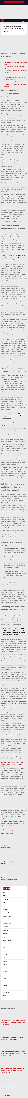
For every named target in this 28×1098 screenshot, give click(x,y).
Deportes (5, 909)
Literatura (5, 954)
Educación (5, 930)
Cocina (4, 906)
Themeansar (4, 1088)
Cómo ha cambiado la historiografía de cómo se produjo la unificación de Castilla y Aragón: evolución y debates (13, 1053)
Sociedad (5, 981)
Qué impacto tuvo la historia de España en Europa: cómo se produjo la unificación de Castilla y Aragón (12, 1070)
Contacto (7, 1095)
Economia (5, 926)
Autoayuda (5, 895)
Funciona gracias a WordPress (9, 1086)
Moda (4, 957)
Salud (4, 978)
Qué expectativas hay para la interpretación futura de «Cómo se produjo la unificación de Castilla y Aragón (13, 1022)
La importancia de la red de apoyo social (17, 74)
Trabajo (4, 988)
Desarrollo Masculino (8, 919)
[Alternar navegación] (23, 21)
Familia (4, 944)
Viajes (4, 995)
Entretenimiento (7, 940)
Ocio (4, 968)
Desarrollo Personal (8, 923)
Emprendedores (7, 933)
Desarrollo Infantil (7, 916)
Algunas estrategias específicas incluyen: (17, 81)
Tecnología (5, 985)
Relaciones (5, 975)
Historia (5, 947)
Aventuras (5, 899)
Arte (4, 892)
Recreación (5, 971)
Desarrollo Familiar (7, 913)
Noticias (5, 964)
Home (6, 1092)
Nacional (5, 961)
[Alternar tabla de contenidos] (2, 60)
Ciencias (5, 902)
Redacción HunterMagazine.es (9, 851)
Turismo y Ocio (6, 992)
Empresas (5, 937)
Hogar (4, 950)
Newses (23, 1086)
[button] (26, 20)
